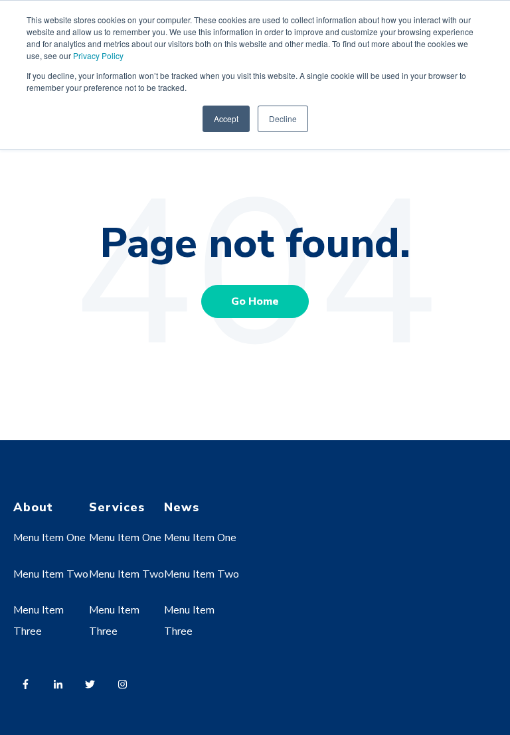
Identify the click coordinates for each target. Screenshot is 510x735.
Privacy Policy (98, 55)
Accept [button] (226, 118)
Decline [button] (283, 118)
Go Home (255, 301)
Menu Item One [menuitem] (49, 538)
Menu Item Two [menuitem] (50, 574)
